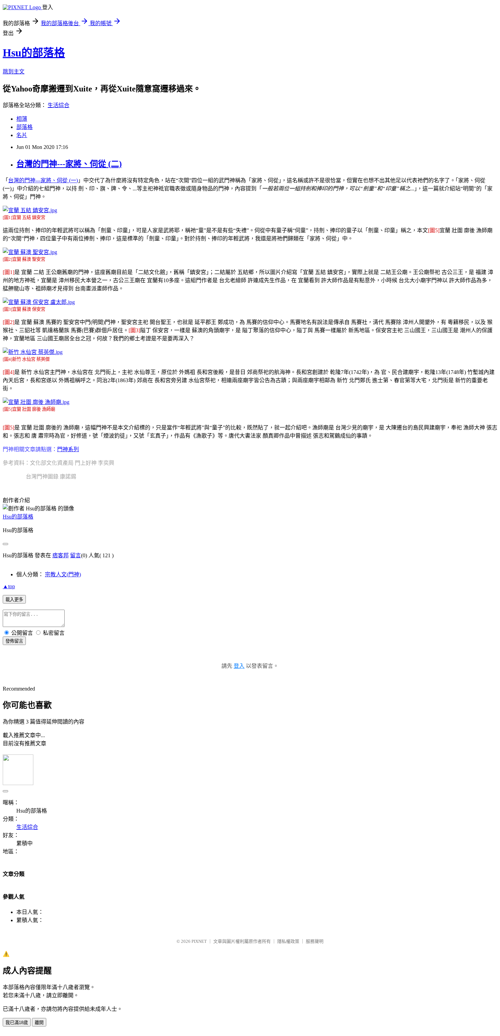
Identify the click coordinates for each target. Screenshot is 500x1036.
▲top (9, 586)
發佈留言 (14, 641)
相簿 (21, 119)
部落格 (24, 127)
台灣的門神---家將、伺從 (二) (69, 163)
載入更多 (14, 599)
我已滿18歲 (16, 1022)
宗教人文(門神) (63, 574)
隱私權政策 (288, 941)
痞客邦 (60, 555)
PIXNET (199, 941)
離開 (39, 1022)
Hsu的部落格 (34, 53)
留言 (75, 555)
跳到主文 (13, 71)
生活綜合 (58, 105)
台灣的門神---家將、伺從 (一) (43, 180)
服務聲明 (314, 941)
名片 (21, 135)
